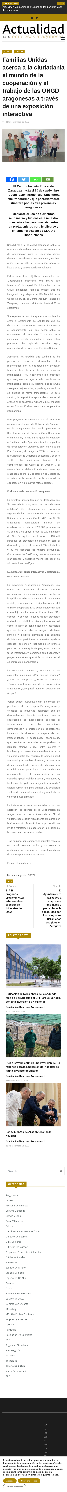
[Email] (48, 183)
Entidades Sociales (15, 1260)
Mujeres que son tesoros (20, 1322)
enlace (54, 1474)
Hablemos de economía (18, 1296)
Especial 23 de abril (16, 1281)
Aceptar (9, 1481)
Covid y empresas (15, 1224)
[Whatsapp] (35, 183)
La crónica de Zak (15, 1301)
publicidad (11, 1332)
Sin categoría (13, 1353)
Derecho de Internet (16, 1239)
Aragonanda (12, 1198)
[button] (59, 3)
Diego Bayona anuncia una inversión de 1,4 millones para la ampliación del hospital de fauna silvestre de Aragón (33, 1070)
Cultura (9, 1229)
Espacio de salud (15, 1276)
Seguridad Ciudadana (17, 1348)
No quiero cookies (29, 1481)
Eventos (7, 55)
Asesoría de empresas (18, 1208)
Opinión (10, 1327)
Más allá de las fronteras (20, 1317)
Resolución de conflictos (19, 1338)
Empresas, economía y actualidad (23, 1255)
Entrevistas (11, 1265)
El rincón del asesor (16, 1250)
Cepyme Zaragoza (15, 1213)
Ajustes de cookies (14, 1486)
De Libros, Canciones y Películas (23, 1234)
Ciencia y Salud (13, 1219)
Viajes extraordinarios (17, 1374)
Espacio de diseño (16, 1270)
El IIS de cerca (13, 1245)
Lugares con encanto (17, 1307)
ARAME (9, 1203)
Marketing (11, 1312)
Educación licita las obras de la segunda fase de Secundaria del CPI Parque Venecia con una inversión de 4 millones (33, 1001)
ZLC (8, 1379)
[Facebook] (11, 183)
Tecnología (11, 1363)
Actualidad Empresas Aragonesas (25, 1010)
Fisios (9, 1291)
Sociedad (19, 55)
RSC (8, 1343)
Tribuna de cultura (16, 1369)
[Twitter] (23, 183)
